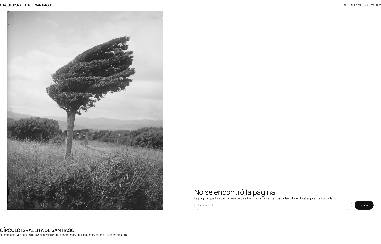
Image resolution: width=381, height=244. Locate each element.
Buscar (364, 205)
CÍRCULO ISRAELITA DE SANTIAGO (25, 5)
